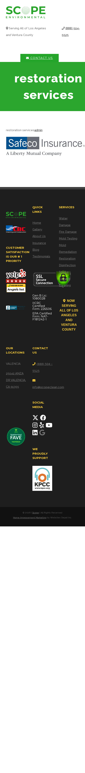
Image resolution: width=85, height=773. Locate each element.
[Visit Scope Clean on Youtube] (49, 426)
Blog (35, 250)
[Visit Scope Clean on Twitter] (35, 419)
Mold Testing (68, 238)
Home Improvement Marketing (29, 517)
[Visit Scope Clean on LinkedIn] (35, 434)
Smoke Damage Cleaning (65, 278)
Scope (35, 512)
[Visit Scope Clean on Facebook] (43, 419)
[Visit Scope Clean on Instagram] (35, 426)
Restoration (67, 258)
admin (38, 130)
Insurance (39, 243)
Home (36, 223)
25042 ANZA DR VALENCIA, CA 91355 (16, 380)
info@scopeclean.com (48, 387)
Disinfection (67, 265)
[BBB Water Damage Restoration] (16, 306)
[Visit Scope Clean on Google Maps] (42, 434)
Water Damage (65, 222)
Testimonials (41, 256)
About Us (39, 236)
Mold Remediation (68, 248)
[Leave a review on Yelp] (42, 426)
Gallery (37, 229)
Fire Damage (68, 232)
